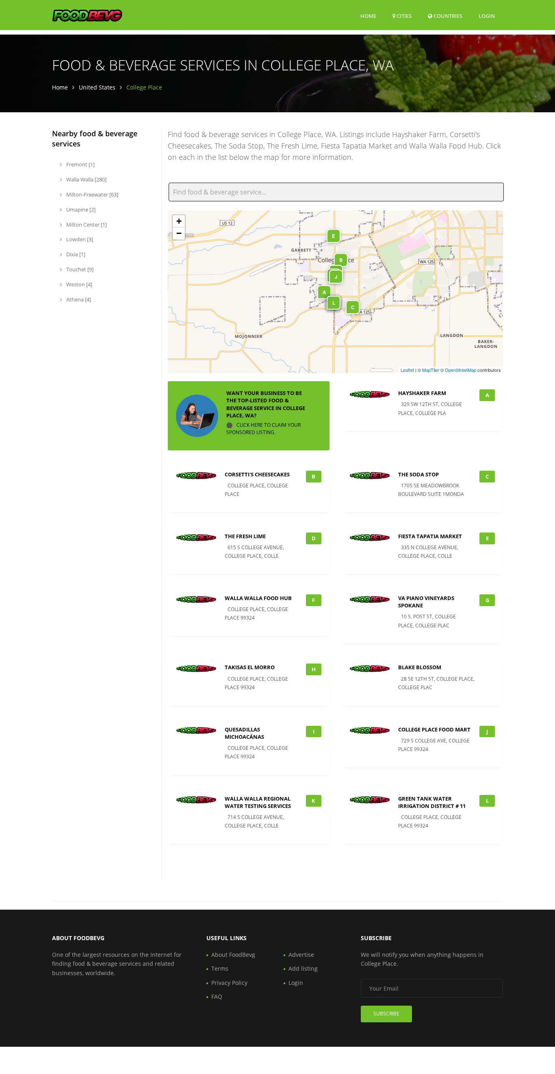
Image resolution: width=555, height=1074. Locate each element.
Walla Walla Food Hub (258, 598)
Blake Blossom (419, 667)
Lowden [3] (79, 239)
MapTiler (430, 370)
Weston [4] (78, 284)
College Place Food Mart (434, 729)
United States (97, 87)
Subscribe (386, 1013)
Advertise (301, 954)
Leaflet (407, 370)
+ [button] (179, 221)
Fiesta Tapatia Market (430, 536)
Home (368, 16)
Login (487, 16)
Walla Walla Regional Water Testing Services (258, 802)
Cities (403, 16)
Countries (447, 16)
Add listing (303, 968)
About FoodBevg (233, 954)
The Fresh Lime (245, 536)
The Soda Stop (418, 474)
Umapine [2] (80, 209)
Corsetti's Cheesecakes (257, 474)
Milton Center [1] (86, 224)
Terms (219, 968)
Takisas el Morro (250, 667)
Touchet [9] (79, 269)
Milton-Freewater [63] (91, 194)
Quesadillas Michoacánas (244, 733)
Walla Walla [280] (85, 179)
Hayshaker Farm (422, 393)
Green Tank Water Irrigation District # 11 (432, 802)
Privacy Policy (229, 983)
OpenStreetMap (460, 370)
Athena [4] (78, 299)
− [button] (179, 233)
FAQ (216, 996)
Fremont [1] (80, 164)
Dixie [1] (75, 254)
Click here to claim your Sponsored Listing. (263, 428)
